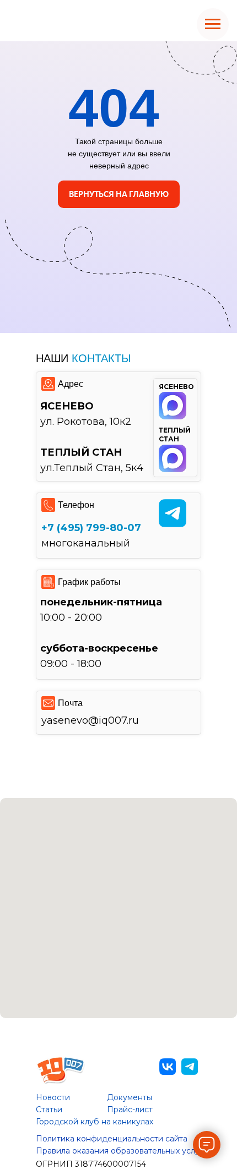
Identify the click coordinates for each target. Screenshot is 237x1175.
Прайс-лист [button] (130, 1109)
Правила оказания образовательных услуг (119, 1151)
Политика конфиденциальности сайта (111, 1139)
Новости (53, 1097)
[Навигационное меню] (212, 24)
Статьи (49, 1109)
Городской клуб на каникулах (94, 1122)
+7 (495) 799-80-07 (91, 528)
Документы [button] (129, 1097)
